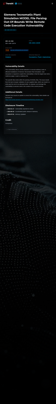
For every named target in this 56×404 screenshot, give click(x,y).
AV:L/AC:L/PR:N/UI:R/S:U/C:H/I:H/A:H (19, 50)
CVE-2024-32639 (34, 43)
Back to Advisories (12, 129)
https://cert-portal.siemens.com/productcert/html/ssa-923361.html (24, 99)
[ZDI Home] (12, 3)
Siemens (8, 57)
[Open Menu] (52, 3)
